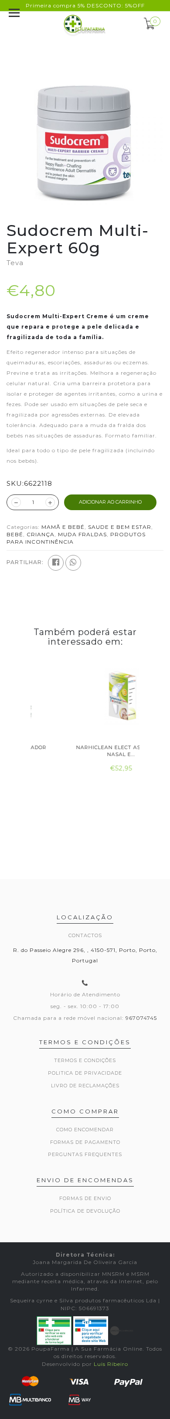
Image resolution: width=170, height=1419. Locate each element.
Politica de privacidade (85, 1073)
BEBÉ (15, 534)
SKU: (15, 483)
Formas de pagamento (85, 1142)
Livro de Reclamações (85, 1086)
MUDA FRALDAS (82, 534)
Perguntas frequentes (85, 1154)
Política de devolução (85, 1211)
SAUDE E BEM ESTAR (119, 527)
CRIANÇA (40, 534)
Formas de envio (85, 1198)
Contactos (85, 935)
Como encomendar (85, 1129)
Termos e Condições (85, 1060)
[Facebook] (56, 563)
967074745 (141, 1018)
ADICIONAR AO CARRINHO (110, 502)
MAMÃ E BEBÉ (63, 527)
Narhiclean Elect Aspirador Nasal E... (85, 750)
